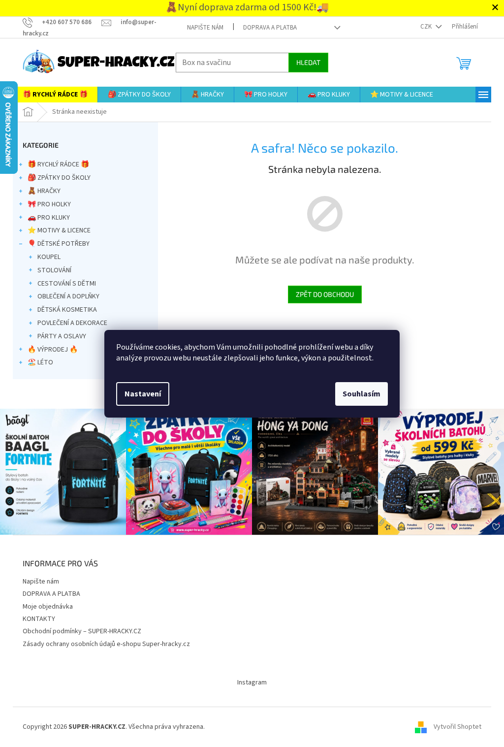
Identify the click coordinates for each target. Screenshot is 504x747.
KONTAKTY (39, 619)
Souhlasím (361, 394)
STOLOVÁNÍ (54, 270)
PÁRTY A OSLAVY (61, 336)
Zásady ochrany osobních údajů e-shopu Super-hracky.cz (106, 644)
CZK (426, 26)
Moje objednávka (48, 607)
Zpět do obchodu (325, 294)
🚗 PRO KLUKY (49, 218)
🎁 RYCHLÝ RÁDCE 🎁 (58, 164)
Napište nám (205, 27)
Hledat (308, 62)
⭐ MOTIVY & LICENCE (59, 230)
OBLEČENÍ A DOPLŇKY (68, 296)
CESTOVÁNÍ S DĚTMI (66, 284)
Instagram (252, 682)
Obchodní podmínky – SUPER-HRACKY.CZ (82, 631)
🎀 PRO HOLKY (49, 204)
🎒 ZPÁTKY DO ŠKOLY (59, 178)
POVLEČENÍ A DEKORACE (72, 323)
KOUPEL (49, 257)
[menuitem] (55, 94)
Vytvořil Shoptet (457, 727)
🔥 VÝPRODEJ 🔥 (53, 350)
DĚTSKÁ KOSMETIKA (67, 310)
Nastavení (143, 394)
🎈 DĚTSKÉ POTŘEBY (59, 244)
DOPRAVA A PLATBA (270, 27)
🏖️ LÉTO (40, 362)
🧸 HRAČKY (44, 191)
